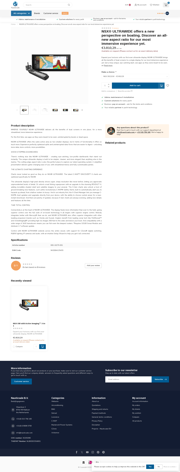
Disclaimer (96, 425)
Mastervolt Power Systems (61, 425)
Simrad (54, 413)
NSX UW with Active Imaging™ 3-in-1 (29, 324)
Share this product (124, 91)
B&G (53, 409)
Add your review (93, 265)
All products (137, 421)
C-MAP (54, 421)
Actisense (55, 433)
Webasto (55, 401)
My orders (136, 405)
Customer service (50, 13)
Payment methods (99, 413)
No (159, 467)
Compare (19, 346)
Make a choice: (109, 72)
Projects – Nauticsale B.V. (102, 429)
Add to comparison (108, 91)
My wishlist (136, 413)
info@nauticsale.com (125, 132)
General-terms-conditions (102, 417)
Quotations (96, 405)
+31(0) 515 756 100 (24, 419)
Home (13, 24)
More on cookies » (170, 467)
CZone (54, 429)
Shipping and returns (100, 409)
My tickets (136, 409)
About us (95, 401)
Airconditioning (57, 405)
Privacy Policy (97, 421)
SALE (65, 13)
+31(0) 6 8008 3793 (24, 426)
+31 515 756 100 (143, 132)
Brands (37, 13)
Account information (140, 401)
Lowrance (55, 417)
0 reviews (115, 28)
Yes (150, 467)
